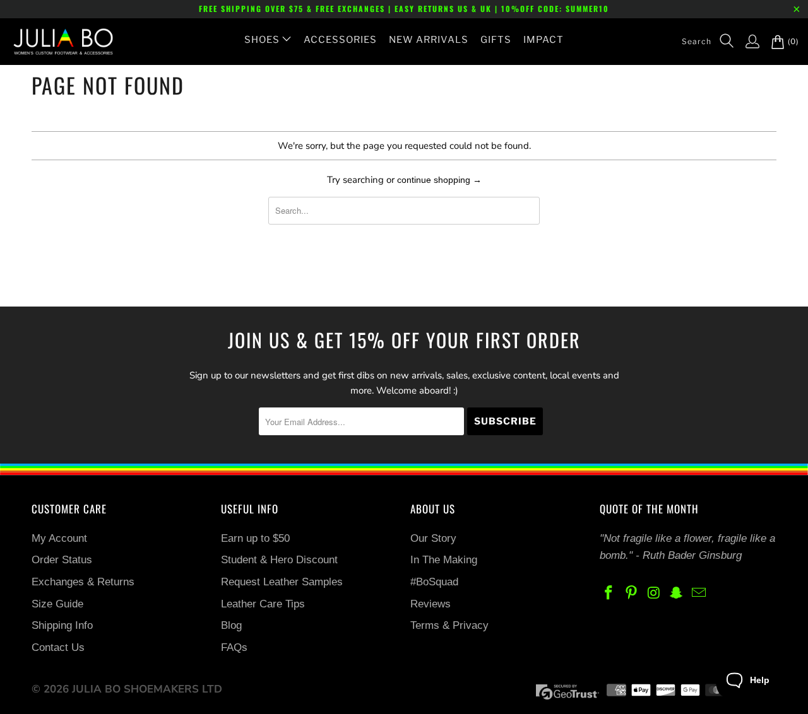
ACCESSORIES (340, 39)
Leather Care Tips (263, 604)
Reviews (430, 604)
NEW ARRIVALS (428, 39)
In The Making (443, 560)
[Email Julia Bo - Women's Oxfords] (699, 594)
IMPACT (543, 39)
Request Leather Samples (282, 582)
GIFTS (495, 39)
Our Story (433, 538)
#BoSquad (434, 582)
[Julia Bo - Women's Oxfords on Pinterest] (631, 594)
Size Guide (57, 604)
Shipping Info (62, 625)
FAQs (234, 647)
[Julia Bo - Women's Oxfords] (57, 41)
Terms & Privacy (449, 625)
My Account (59, 538)
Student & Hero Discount (279, 560)
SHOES (262, 39)
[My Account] (746, 41)
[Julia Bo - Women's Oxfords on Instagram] (654, 594)
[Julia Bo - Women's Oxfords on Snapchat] (676, 594)
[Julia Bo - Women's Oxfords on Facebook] (609, 594)
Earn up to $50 (255, 538)
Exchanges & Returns (83, 582)
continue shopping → (439, 180)
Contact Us (58, 647)
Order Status (62, 560)
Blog (231, 625)
